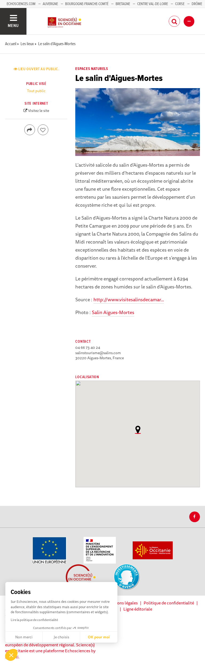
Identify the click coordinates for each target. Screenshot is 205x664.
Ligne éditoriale (137, 609)
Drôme (197, 4)
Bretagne (123, 4)
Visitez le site (38, 111)
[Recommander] (43, 129)
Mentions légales (122, 602)
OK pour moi (99, 637)
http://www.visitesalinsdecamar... (128, 299)
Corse (179, 4)
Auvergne (50, 4)
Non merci (24, 637)
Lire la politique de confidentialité (34, 619)
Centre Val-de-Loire (152, 4)
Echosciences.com (21, 4)
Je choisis (61, 637)
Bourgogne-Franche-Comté (86, 4)
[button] (11, 655)
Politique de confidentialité (169, 602)
